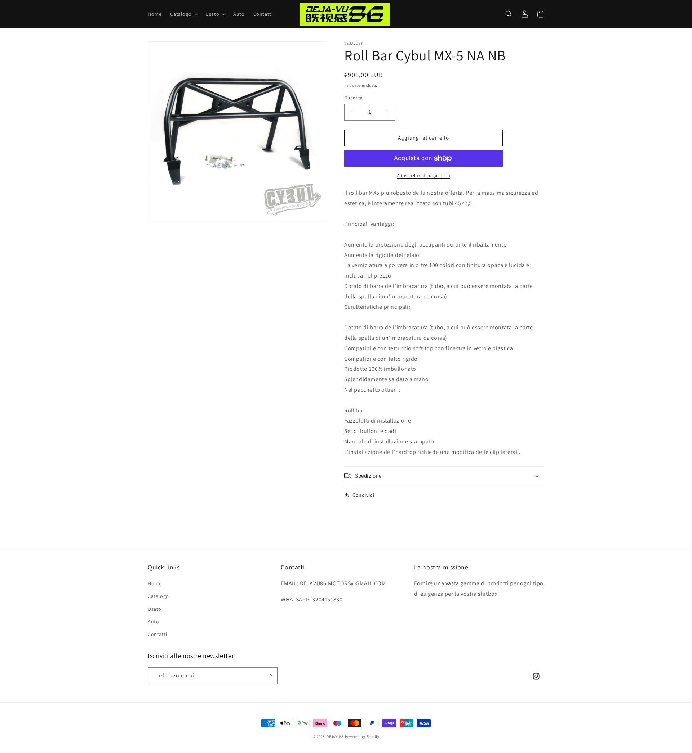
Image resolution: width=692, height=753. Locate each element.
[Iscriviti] (269, 675)
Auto (153, 621)
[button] (183, 14)
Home (154, 583)
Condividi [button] (363, 495)
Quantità (353, 98)
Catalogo (158, 596)
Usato (154, 609)
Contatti (157, 634)
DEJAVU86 (335, 736)
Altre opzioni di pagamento (423, 175)
